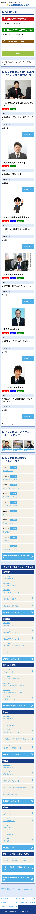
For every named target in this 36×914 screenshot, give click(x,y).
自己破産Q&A (8, 532)
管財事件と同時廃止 (10, 497)
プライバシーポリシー (26, 902)
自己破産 (14, 467)
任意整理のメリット (10, 549)
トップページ (5, 898)
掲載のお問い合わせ (7, 906)
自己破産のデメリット (11, 488)
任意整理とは (8, 540)
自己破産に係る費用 (10, 506)
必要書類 (6, 514)
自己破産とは (8, 471)
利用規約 (4, 902)
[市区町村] (18, 23)
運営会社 (22, 898)
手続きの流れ (8, 523)
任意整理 (14, 537)
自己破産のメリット (10, 479)
